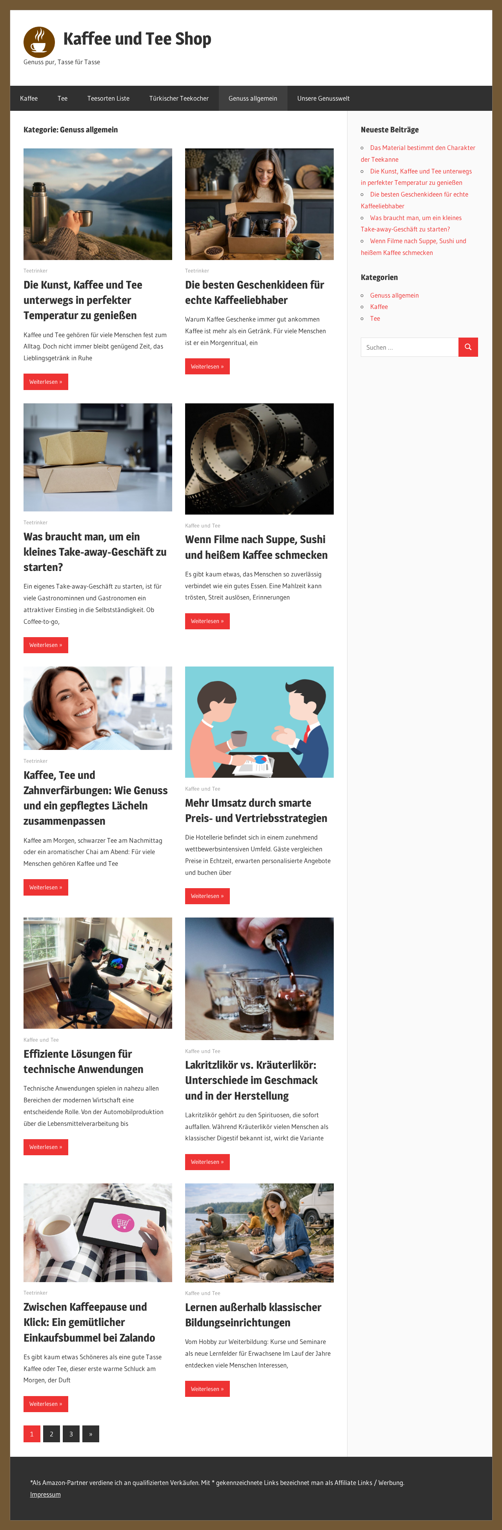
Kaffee (29, 98)
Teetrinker (35, 270)
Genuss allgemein (253, 98)
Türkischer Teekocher (179, 98)
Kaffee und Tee (202, 525)
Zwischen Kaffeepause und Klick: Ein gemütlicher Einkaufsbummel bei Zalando (89, 1322)
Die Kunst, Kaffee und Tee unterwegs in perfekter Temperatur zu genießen (83, 300)
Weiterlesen (43, 381)
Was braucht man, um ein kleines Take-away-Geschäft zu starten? (95, 552)
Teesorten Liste (108, 98)
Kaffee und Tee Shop (137, 38)
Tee (62, 98)
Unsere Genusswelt (323, 98)
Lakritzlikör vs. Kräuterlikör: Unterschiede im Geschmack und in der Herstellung (251, 1080)
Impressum (45, 1494)
